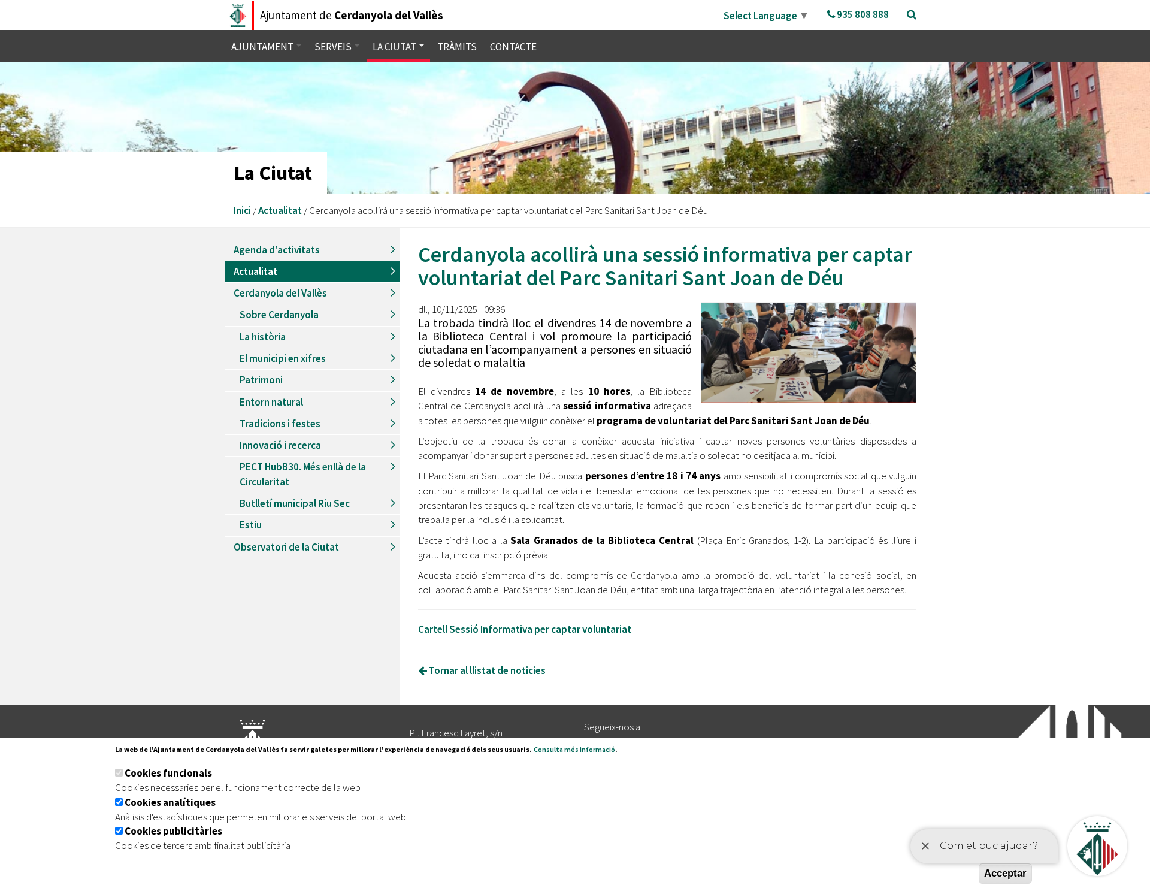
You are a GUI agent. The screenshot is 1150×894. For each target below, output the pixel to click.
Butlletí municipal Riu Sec (295, 503)
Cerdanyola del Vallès (280, 293)
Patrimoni (261, 379)
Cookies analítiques (170, 802)
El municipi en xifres (283, 358)
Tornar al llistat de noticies (486, 670)
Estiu (251, 524)
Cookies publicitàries (173, 831)
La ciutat (395, 46)
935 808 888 (862, 14)
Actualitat (280, 210)
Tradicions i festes (280, 423)
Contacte (513, 46)
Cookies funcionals (168, 773)
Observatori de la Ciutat (286, 547)
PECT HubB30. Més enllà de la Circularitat (303, 474)
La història (263, 336)
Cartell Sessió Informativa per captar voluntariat (524, 629)
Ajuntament (263, 46)
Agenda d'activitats (277, 249)
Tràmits (457, 46)
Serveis (333, 46)
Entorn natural (271, 402)
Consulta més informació (574, 749)
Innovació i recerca (280, 445)
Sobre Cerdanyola (279, 314)
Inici (242, 210)
